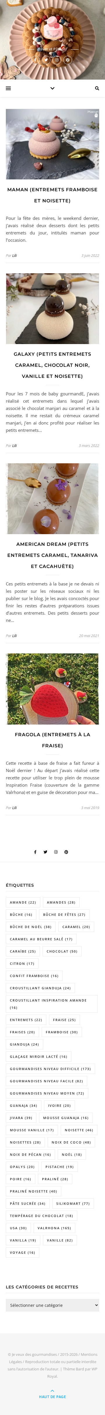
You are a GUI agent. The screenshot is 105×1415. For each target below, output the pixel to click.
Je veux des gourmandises (34, 1354)
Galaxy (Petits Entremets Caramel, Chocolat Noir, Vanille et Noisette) (52, 365)
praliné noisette (33, 1191)
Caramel (76, 927)
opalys (22, 1167)
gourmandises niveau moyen (47, 1093)
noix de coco (71, 1142)
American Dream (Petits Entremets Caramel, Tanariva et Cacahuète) (52, 555)
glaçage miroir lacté (38, 1056)
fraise (64, 1020)
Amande (23, 902)
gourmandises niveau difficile (50, 1069)
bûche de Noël (31, 927)
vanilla (23, 1240)
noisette (79, 1130)
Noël (72, 1154)
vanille (60, 1240)
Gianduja (24, 1044)
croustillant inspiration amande (48, 1004)
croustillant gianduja (40, 988)
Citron (22, 963)
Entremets (26, 1020)
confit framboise (34, 976)
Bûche (21, 914)
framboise (62, 1032)
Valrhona (54, 1228)
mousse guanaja (66, 1118)
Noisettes (25, 1142)
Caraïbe (23, 951)
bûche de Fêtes (64, 914)
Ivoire (59, 1105)
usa (18, 1228)
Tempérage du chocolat (41, 1216)
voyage (22, 1252)
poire (20, 1179)
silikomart (73, 1203)
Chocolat (62, 951)
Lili (14, 255)
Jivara (21, 1118)
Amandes (61, 902)
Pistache (60, 1167)
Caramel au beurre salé (41, 939)
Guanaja (23, 1105)
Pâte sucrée (28, 1203)
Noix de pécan (30, 1154)
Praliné (55, 1179)
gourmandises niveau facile (46, 1081)
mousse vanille (32, 1130)
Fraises (22, 1032)
